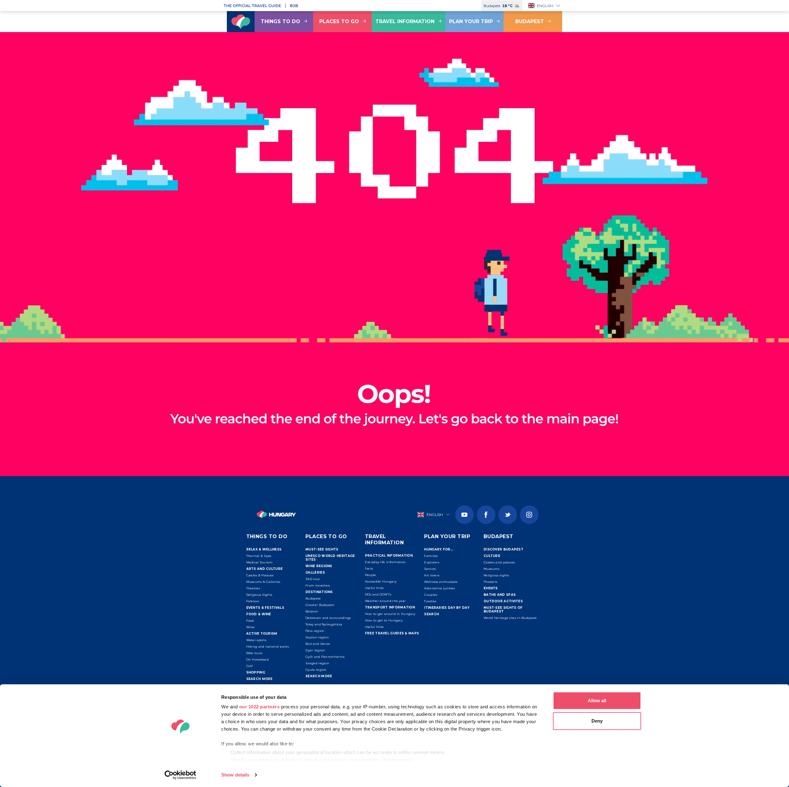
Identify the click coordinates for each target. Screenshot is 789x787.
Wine (250, 627)
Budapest (529, 21)
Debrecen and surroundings (328, 618)
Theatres (253, 588)
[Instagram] (529, 514)
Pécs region (314, 631)
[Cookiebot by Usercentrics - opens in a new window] (180, 775)
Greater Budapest (319, 605)
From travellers (317, 585)
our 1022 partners (259, 706)
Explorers (431, 562)
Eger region (315, 650)
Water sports (256, 640)
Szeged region (317, 663)
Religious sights (496, 575)
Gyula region (316, 670)
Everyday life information (385, 562)
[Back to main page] (241, 21)
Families (431, 556)
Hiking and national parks (267, 647)
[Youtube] (464, 514)
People (370, 575)
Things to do (280, 21)
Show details (235, 774)
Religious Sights (259, 595)
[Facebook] (486, 514)
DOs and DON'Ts (378, 594)
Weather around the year (385, 601)
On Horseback (257, 659)
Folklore (252, 601)
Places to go (339, 21)
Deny (597, 720)
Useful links (374, 588)
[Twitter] (507, 514)
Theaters (490, 582)
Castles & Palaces (260, 575)
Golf (249, 666)
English (545, 5)
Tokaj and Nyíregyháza (323, 624)
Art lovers (431, 575)
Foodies (430, 601)
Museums (491, 569)
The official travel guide (252, 5)
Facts (369, 569)
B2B (294, 5)
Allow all (597, 700)
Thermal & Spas (259, 556)
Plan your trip (471, 21)
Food (250, 621)
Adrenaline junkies (439, 588)
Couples (430, 595)
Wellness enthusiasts (440, 582)
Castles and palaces (499, 562)
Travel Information (405, 21)
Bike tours (254, 653)
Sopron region (317, 637)
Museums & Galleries (263, 582)
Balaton (311, 611)
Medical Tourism (259, 562)
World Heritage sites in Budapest (510, 618)
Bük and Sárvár (317, 644)
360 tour (312, 579)
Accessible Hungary (380, 581)
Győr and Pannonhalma (325, 657)
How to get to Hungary (384, 620)
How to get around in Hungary (390, 614)
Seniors (430, 569)
